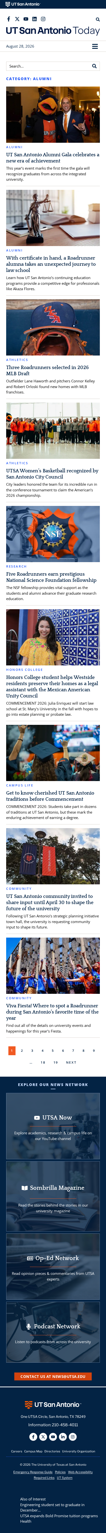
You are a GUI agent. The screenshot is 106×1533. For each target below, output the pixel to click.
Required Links (44, 1478)
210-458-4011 (65, 1425)
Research (16, 566)
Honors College (24, 669)
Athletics (17, 359)
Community (19, 888)
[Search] (94, 66)
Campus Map (33, 1451)
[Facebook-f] (8, 19)
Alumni (14, 147)
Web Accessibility (80, 1472)
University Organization (78, 1451)
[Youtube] (25, 19)
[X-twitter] (17, 19)
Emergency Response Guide (33, 1472)
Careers (16, 1451)
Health (25, 1521)
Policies (60, 1472)
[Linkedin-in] (63, 1437)
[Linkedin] (34, 19)
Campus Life (20, 785)
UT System (64, 1478)
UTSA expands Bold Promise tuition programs (59, 1515)
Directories (52, 1451)
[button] (95, 46)
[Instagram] (43, 19)
